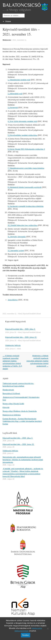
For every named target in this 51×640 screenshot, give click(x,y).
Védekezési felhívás (13, 345)
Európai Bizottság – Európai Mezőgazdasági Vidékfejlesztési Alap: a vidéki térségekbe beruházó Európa (22, 421)
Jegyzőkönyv (13, 300)
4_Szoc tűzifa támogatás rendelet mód (22, 121)
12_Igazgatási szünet (16, 251)
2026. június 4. (10, 349)
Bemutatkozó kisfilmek (11, 394)
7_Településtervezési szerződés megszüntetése (26, 168)
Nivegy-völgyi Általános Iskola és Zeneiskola (20, 411)
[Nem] (47, 628)
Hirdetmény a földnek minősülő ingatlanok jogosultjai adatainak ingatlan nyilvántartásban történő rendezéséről (37, 361)
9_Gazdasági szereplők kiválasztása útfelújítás (26, 206)
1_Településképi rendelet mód (19, 80)
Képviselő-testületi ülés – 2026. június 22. (21, 337)
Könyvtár (6, 407)
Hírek (20, 314)
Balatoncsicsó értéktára (12, 415)
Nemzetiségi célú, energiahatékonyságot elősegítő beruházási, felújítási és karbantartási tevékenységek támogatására (23, 459)
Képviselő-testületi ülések (32, 314)
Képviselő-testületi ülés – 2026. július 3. (20, 329)
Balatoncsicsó (22, 5)
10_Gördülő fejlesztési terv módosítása (22, 225)
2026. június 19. (11, 341)
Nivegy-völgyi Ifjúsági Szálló (13, 404)
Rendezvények (8, 390)
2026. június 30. (11, 332)
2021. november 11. (20, 40)
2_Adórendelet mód (15, 94)
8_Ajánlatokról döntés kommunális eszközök (25, 187)
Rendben (25, 635)
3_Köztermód (13, 108)
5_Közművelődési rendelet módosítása (22, 135)
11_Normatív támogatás (17, 237)
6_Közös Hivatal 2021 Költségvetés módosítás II (26, 149)
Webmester (7, 40)
